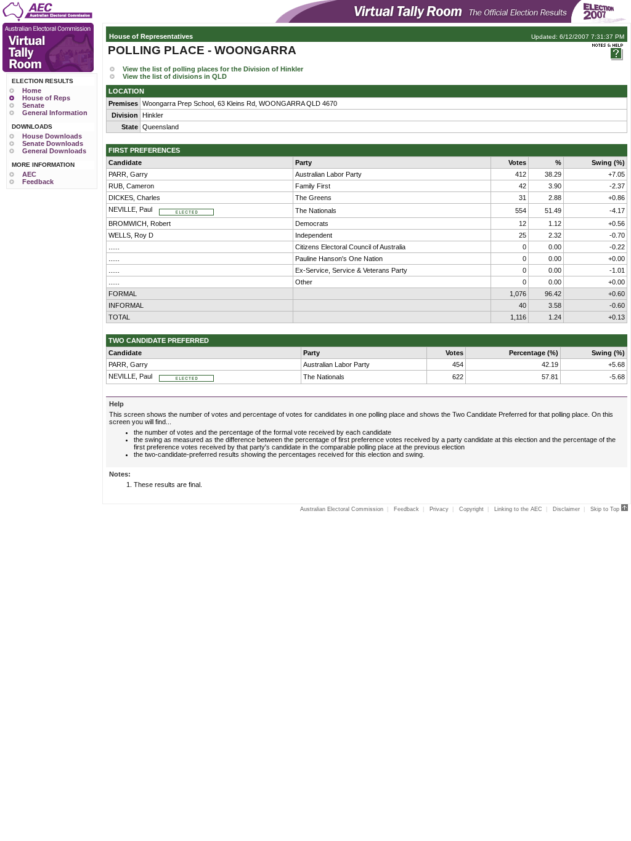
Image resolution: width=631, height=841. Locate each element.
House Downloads (52, 136)
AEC (29, 174)
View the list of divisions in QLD (175, 76)
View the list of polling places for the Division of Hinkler (213, 69)
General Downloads (54, 151)
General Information (55, 112)
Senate (33, 105)
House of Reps (46, 98)
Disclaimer (566, 509)
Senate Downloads (52, 143)
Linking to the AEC (518, 509)
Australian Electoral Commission (341, 509)
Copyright (471, 509)
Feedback (38, 181)
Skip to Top (605, 509)
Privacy (439, 509)
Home (31, 90)
